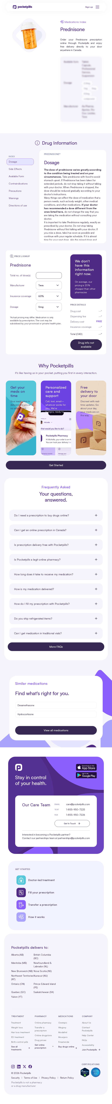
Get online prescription (40, 1046)
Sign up (89, 7)
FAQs (84, 1040)
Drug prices (40, 1040)
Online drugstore (43, 1035)
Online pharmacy (43, 1022)
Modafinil (62, 1032)
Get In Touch (70, 823)
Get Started (56, 465)
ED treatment (17, 1037)
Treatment (16, 1022)
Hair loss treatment (20, 1032)
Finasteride (63, 1042)
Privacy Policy (48, 1077)
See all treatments (16, 1048)
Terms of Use (30, 1077)
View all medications (56, 730)
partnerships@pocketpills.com (74, 838)
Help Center (88, 1035)
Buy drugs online (66, 1046)
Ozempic (62, 1022)
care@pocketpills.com (78, 804)
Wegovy (62, 1027)
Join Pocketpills (89, 1049)
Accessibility (88, 1045)
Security (15, 1077)
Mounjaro (63, 1037)
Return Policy (67, 1077)
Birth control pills (19, 1042)
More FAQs (56, 646)
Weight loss (17, 1027)
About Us (86, 1022)
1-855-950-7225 (75, 809)
